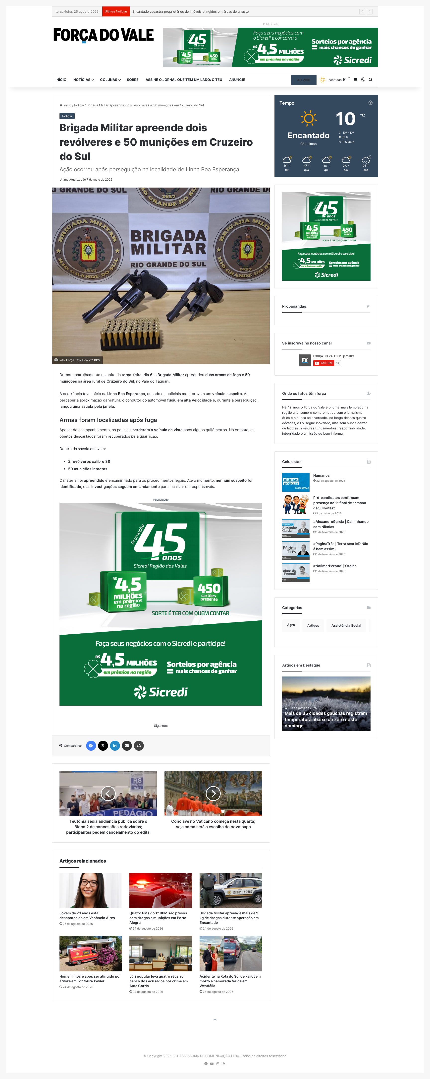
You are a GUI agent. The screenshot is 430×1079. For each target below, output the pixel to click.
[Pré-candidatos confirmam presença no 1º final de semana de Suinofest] (296, 504)
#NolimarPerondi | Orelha (335, 566)
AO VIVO (303, 80)
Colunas (108, 79)
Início (60, 79)
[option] (326, 703)
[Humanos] (296, 482)
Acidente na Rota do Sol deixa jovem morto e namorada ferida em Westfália (230, 981)
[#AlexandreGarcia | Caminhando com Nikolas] (296, 528)
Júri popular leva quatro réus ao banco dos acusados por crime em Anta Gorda (158, 981)
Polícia (79, 105)
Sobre (133, 79)
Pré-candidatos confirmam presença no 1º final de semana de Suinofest (339, 502)
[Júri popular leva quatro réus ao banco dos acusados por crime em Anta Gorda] (160, 953)
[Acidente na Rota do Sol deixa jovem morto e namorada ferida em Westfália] (231, 953)
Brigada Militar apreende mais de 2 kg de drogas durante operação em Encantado (229, 918)
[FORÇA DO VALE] (104, 36)
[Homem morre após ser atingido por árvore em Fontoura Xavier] (90, 953)
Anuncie (237, 79)
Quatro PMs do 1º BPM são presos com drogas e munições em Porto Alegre (158, 918)
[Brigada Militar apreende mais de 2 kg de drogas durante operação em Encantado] (231, 890)
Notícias (81, 79)
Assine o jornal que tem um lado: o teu (184, 79)
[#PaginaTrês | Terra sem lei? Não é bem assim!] (296, 550)
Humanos (321, 475)
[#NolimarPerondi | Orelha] (296, 572)
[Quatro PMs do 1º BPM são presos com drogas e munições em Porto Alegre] (160, 890)
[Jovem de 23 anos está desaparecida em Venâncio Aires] (90, 890)
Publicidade (160, 499)
